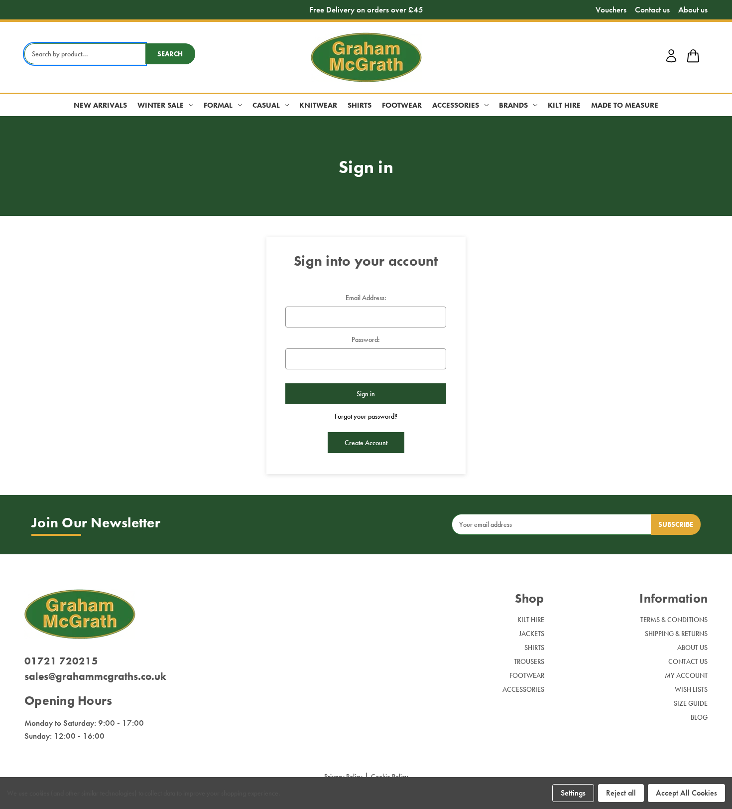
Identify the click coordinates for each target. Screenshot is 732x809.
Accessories (455, 105)
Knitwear (318, 105)
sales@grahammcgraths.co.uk (95, 676)
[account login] (671, 60)
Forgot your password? (366, 416)
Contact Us (688, 661)
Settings (573, 793)
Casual (266, 105)
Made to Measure (624, 105)
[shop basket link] (693, 57)
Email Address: (366, 297)
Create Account (366, 442)
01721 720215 (61, 660)
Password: (366, 339)
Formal (218, 105)
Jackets (531, 633)
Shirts (359, 105)
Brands (513, 105)
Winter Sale (160, 105)
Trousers (529, 661)
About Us (692, 647)
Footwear (402, 105)
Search (170, 53)
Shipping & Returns (676, 633)
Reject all (621, 793)
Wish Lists (691, 689)
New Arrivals (100, 105)
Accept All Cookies (686, 793)
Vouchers (611, 9)
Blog (699, 717)
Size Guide (691, 703)
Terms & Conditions (674, 619)
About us (693, 9)
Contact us (652, 9)
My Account (686, 675)
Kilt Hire (564, 105)
